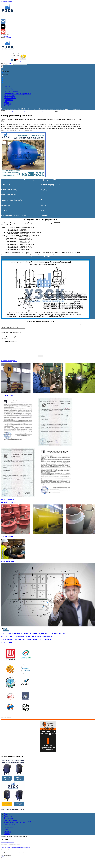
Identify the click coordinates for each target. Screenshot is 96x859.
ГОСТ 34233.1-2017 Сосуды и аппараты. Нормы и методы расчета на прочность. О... (27, 636)
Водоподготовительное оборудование (21, 111)
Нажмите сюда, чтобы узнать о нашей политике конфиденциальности (15, 847)
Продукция (8, 111)
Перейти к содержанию (6, 1)
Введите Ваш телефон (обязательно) (11, 337)
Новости (7, 106)
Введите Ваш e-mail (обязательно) (11, 332)
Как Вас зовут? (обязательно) (9, 327)
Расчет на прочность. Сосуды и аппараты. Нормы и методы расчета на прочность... (26, 639)
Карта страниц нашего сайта (7, 842)
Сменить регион (9, 37)
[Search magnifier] (2, 66)
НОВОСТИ (6, 631)
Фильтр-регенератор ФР (37, 111)
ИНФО (5, 628)
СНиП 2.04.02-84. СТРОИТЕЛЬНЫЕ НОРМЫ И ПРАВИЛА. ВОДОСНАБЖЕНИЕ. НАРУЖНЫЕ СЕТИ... (33, 633)
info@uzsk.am (12, 34)
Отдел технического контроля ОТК (17, 94)
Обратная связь (4, 36)
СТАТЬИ (5, 629)
